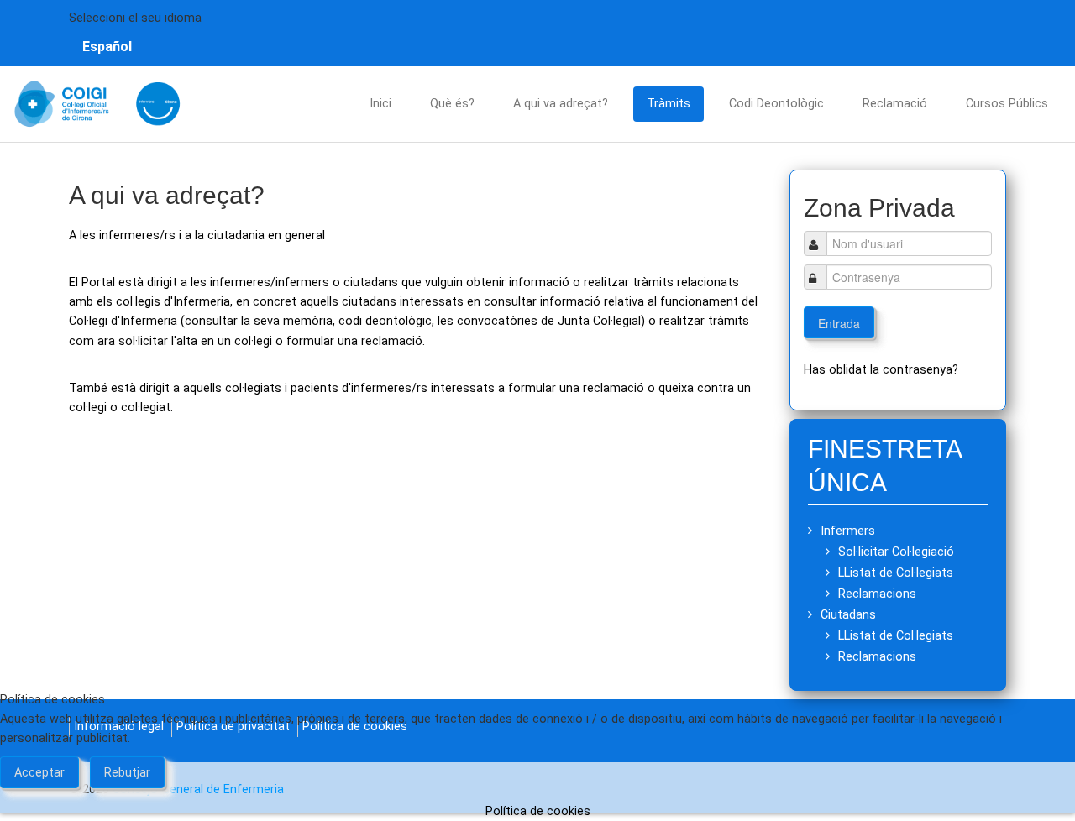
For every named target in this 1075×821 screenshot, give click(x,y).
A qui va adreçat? (560, 104)
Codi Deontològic (776, 104)
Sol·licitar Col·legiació (896, 552)
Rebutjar (127, 773)
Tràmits (668, 104)
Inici (380, 104)
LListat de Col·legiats (895, 573)
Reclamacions (877, 594)
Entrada (839, 323)
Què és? (452, 104)
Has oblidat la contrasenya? (881, 370)
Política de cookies (537, 811)
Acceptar (39, 773)
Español (107, 47)
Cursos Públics (1007, 104)
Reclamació (895, 104)
